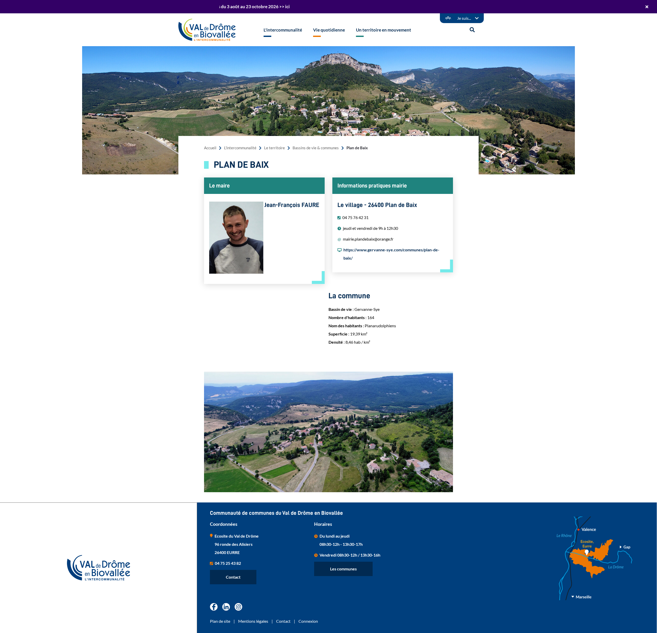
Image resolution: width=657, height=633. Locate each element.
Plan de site (220, 621)
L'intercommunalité (240, 148)
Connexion (308, 621)
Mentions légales (253, 621)
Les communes (343, 568)
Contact (233, 577)
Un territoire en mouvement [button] (383, 30)
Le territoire (274, 148)
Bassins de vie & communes (316, 148)
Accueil (210, 148)
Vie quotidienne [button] (329, 30)
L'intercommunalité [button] (283, 30)
